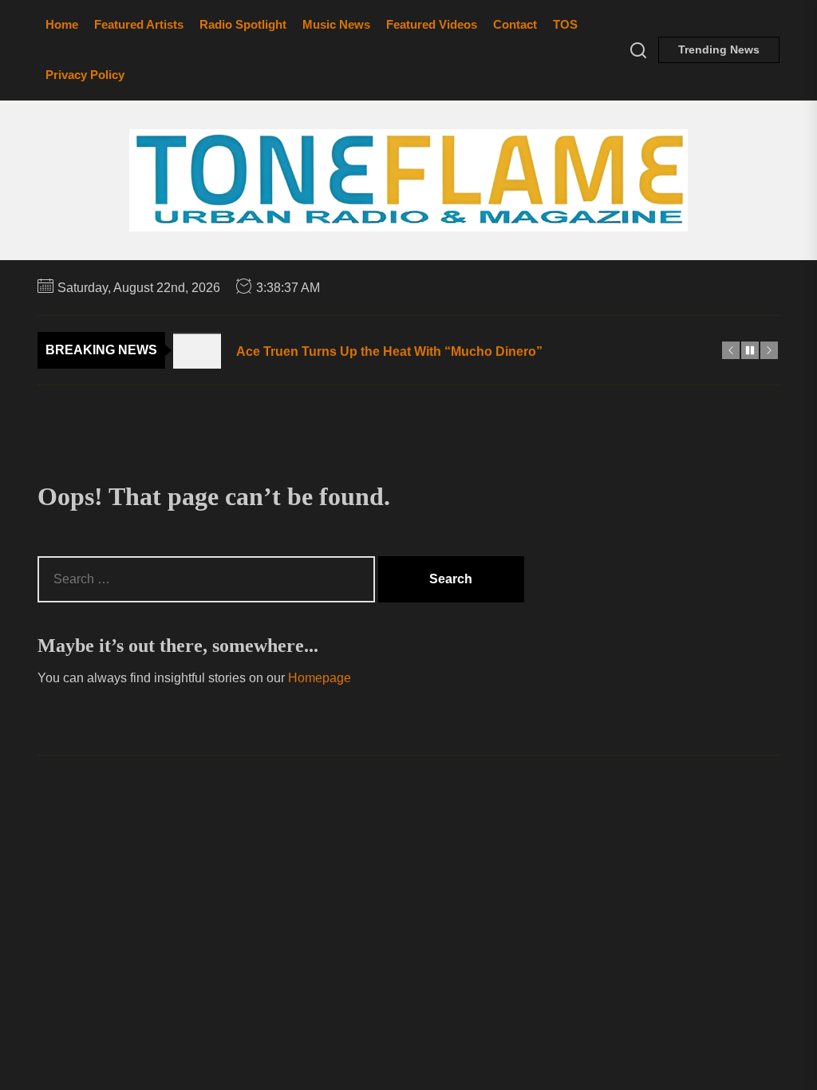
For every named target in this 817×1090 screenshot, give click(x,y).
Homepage (319, 678)
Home (61, 24)
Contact (515, 24)
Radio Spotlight (242, 24)
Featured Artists (139, 24)
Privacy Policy (84, 74)
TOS (565, 24)
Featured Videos (431, 24)
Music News (336, 24)
